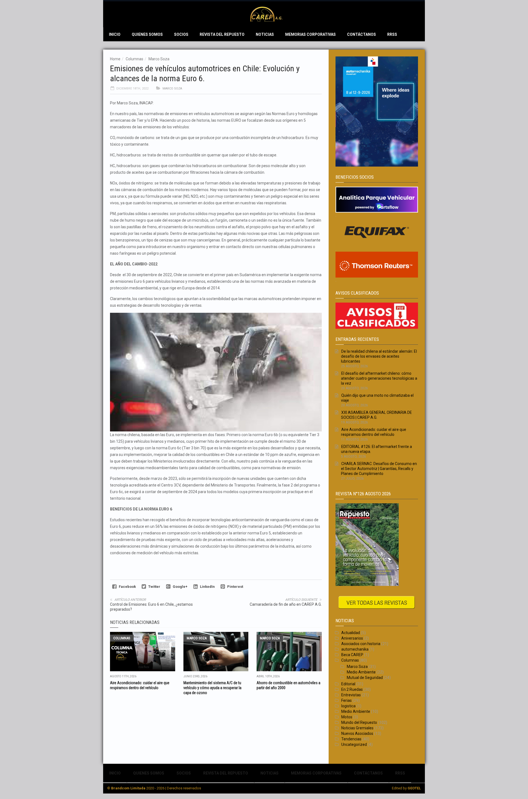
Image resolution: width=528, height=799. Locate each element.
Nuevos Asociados (357, 733)
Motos (346, 717)
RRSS (392, 34)
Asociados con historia (360, 644)
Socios (181, 34)
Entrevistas (351, 695)
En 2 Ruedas (352, 689)
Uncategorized (354, 744)
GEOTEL (414, 788)
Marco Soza (158, 59)
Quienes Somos (147, 34)
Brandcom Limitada (128, 788)
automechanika (355, 649)
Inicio (114, 34)
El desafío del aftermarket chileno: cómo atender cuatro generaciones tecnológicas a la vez (379, 378)
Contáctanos (361, 34)
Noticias (265, 34)
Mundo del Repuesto (359, 722)
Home (115, 59)
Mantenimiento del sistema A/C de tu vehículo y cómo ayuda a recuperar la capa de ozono (212, 688)
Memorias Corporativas (310, 34)
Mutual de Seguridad (365, 677)
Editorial (348, 684)
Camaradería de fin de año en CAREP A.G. (286, 604)
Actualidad (350, 632)
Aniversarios (352, 638)
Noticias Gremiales (357, 728)
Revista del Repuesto (222, 34)
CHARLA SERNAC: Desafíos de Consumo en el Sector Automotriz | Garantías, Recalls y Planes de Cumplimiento (379, 468)
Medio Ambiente (361, 672)
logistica (348, 706)
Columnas (134, 59)
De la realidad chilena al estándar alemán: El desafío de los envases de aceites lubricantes (379, 356)
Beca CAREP (352, 655)
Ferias (346, 700)
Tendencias (351, 739)
